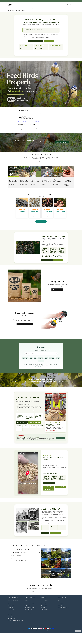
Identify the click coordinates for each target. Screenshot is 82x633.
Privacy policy (44, 630)
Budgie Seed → (19, 426)
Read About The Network (47, 259)
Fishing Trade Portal (62, 600)
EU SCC (9, 622)
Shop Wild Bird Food (58, 259)
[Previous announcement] (28, 1)
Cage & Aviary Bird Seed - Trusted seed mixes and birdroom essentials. (57, 182)
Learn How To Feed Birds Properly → (61, 142)
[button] (13, 8)
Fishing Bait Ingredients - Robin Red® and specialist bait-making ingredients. (68, 182)
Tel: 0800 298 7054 (12, 602)
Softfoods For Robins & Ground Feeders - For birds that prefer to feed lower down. (24, 182)
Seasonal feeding (41, 360)
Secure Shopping (11, 605)
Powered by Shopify (32, 630)
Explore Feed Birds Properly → (41, 366)
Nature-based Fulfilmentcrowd (63, 607)
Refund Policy (11, 614)
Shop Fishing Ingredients (48, 489)
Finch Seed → (33, 425)
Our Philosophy (28, 605)
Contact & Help (11, 607)
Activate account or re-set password (15, 620)
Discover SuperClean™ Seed (49, 483)
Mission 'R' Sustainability (29, 607)
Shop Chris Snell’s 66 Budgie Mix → (52, 430)
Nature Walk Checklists (45, 602)
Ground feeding (51, 358)
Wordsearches (44, 605)
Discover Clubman (60, 437)
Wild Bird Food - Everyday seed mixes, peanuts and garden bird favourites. (13, 182)
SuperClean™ (58, 358)
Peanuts (46, 358)
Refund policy (38, 630)
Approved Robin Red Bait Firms (64, 602)
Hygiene (31, 358)
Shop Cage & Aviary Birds (22, 422)
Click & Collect (11, 611)
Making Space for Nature (29, 611)
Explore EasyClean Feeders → (24, 324)
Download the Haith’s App (13, 600)
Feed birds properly (25, 358)
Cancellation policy (57, 630)
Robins (35, 358)
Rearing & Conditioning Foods (34, 422)
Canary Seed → (26, 426)
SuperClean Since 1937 (29, 603)
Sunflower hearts (40, 358)
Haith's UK (26, 630)
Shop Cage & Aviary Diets (60, 486)
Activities (43, 607)
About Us (26, 600)
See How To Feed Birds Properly (24, 121)
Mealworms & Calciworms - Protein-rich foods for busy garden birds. (35, 182)
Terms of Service (11, 618)
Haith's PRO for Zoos (62, 605)
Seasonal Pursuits (44, 609)
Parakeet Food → (40, 426)
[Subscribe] (49, 591)
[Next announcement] (54, 1)
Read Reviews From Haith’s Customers (41, 222)
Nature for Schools (45, 611)
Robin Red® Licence (61, 603)
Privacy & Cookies (11, 616)
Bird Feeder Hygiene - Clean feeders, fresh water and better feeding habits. (46, 182)
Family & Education (45, 600)
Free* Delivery (11, 609)
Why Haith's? (27, 602)
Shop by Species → (57, 289)
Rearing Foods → (19, 429)
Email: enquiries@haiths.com (13, 603)
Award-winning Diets (29, 609)
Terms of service (50, 630)
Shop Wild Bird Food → (36, 121)
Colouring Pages (44, 603)
